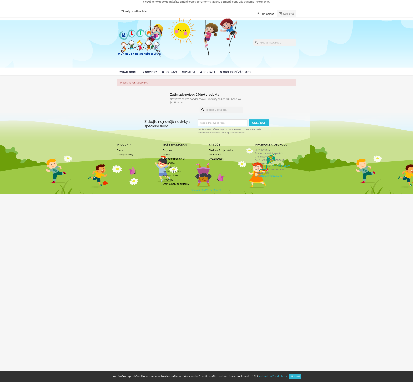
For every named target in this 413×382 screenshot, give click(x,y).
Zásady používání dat (134, 11)
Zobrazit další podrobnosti (273, 376)
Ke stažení (169, 167)
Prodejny (168, 179)
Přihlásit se (215, 154)
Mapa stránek (170, 175)
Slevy (120, 150)
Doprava (167, 150)
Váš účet (215, 144)
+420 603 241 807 (281, 166)
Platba (166, 154)
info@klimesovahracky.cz (268, 175)
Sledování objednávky (221, 150)
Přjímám (295, 376)
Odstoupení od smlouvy (176, 183)
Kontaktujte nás (172, 171)
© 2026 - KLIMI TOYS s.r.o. (206, 189)
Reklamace (169, 162)
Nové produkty (125, 154)
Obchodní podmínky (174, 158)
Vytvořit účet (216, 158)
